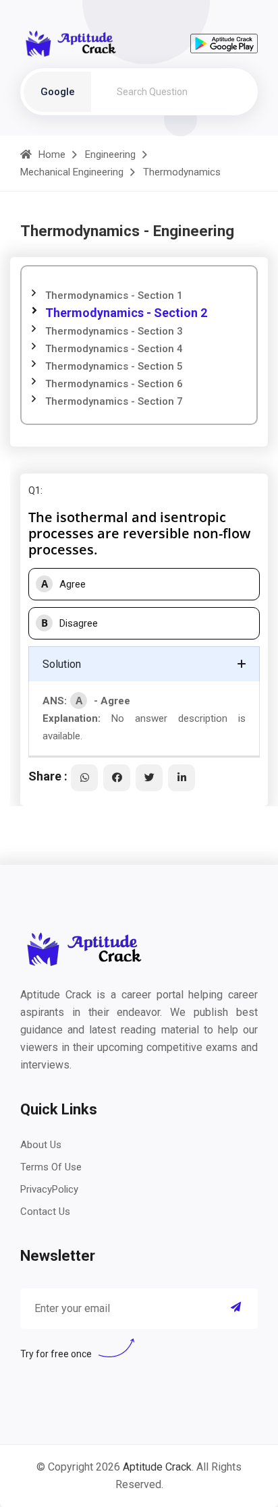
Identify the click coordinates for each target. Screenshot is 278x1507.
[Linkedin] (181, 777)
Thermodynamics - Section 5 (114, 366)
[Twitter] (149, 777)
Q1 (34, 490)
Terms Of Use (51, 1167)
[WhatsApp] (84, 777)
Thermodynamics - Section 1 (114, 295)
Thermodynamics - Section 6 (114, 384)
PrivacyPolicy (49, 1189)
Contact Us (45, 1211)
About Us (40, 1145)
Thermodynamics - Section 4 (114, 349)
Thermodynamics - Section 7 (114, 401)
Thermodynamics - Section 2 (126, 313)
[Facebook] (116, 777)
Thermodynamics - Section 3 (114, 331)
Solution (62, 664)
